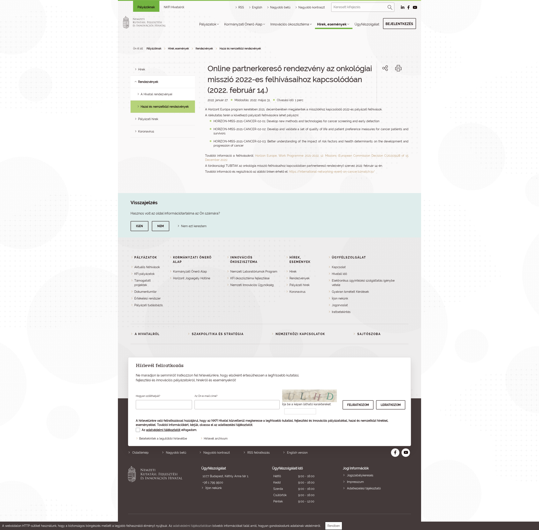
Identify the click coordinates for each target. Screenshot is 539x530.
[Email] (371, 82)
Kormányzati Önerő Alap (243, 24)
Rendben (333, 525)
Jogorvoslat (340, 305)
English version (297, 452)
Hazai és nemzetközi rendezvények (240, 48)
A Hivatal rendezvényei (156, 94)
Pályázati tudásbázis (148, 305)
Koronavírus (146, 131)
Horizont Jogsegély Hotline (191, 278)
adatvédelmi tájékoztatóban (192, 525)
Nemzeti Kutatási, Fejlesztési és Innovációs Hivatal (156, 485)
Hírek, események (332, 24)
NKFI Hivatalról (174, 7)
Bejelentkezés (399, 24)
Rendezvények (204, 48)
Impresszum (355, 482)
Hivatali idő (339, 274)
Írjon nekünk (340, 298)
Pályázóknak (146, 7)
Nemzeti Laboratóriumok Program (253, 271)
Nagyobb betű (176, 452)
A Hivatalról (147, 334)
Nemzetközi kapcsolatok (300, 334)
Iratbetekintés (341, 312)
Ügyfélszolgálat (367, 24)
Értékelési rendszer (147, 298)
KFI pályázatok (144, 274)
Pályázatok (207, 24)
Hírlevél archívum (216, 438)
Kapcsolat (339, 267)
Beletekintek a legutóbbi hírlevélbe (163, 438)
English (257, 7)
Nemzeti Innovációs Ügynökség (252, 285)
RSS (241, 7)
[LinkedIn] (399, 82)
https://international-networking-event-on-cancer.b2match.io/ (332, 171)
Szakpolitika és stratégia (218, 334)
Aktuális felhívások (147, 267)
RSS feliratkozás (258, 452)
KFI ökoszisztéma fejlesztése (250, 278)
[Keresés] (390, 6)
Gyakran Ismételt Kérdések (350, 291)
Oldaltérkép (140, 452)
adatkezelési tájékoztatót (235, 425)
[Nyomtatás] (398, 68)
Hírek (141, 69)
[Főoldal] (149, 22)
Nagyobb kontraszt (311, 7)
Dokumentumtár (145, 291)
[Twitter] (390, 82)
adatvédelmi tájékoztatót (163, 430)
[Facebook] (380, 82)
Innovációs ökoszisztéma (289, 24)
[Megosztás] (385, 68)
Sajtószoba (369, 334)
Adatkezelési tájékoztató (364, 488)
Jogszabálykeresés (360, 475)
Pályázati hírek (148, 119)
